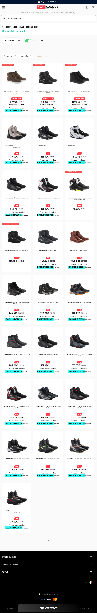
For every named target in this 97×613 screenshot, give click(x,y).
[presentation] (27, 2)
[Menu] (4, 7)
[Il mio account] (86, 7)
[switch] (28, 40)
